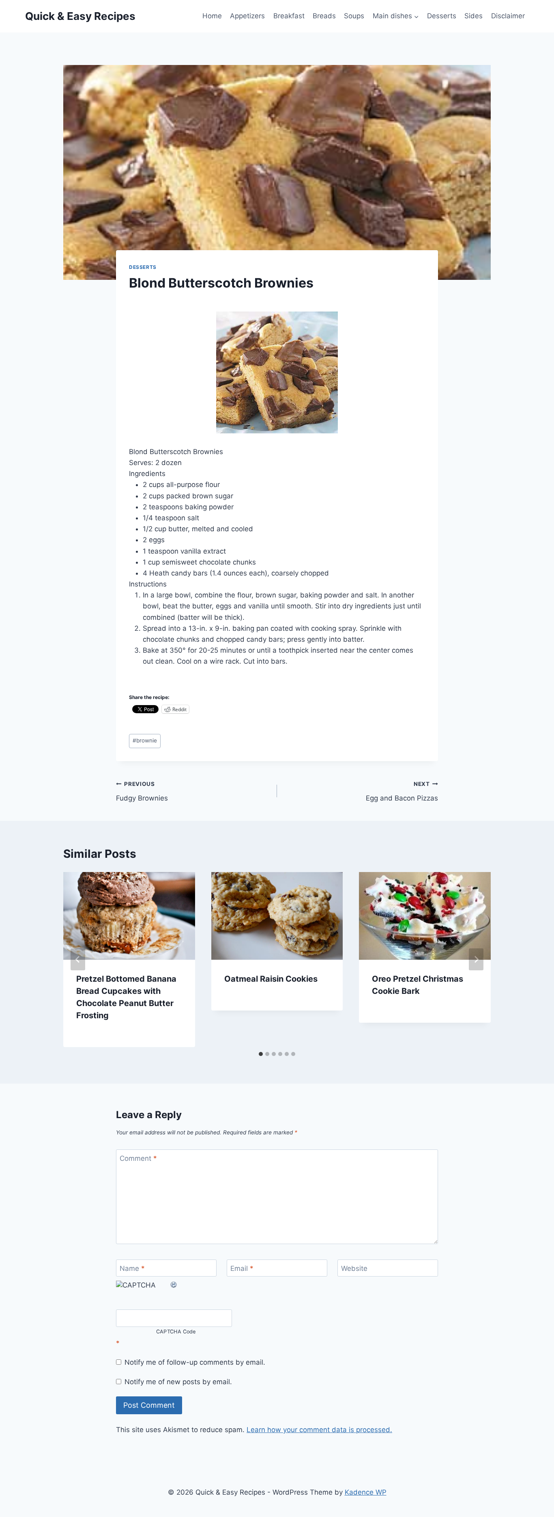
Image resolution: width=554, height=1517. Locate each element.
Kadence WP (366, 1492)
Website (354, 1268)
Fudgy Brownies (142, 791)
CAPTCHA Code (176, 1332)
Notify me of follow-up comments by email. (195, 1362)
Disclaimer (508, 16)
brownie (145, 740)
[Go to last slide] (78, 959)
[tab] (261, 1054)
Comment (138, 1158)
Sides (473, 16)
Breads (324, 16)
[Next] (476, 959)
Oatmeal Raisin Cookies (271, 979)
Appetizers (247, 16)
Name (132, 1268)
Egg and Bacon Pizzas (402, 791)
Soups (354, 16)
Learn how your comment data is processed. (319, 1430)
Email (241, 1268)
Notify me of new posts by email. (178, 1382)
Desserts (441, 16)
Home (212, 16)
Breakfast (289, 16)
